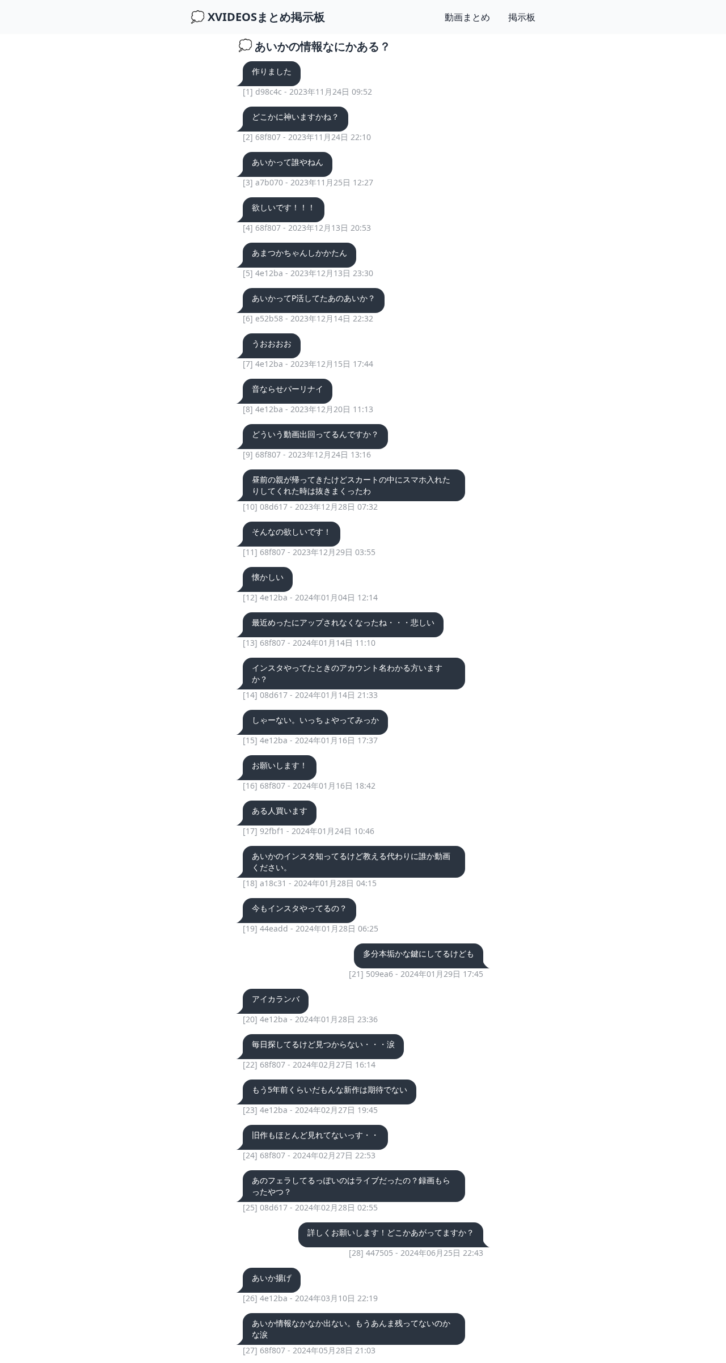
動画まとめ (467, 17)
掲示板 (521, 17)
